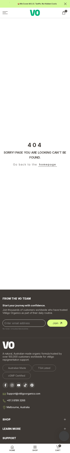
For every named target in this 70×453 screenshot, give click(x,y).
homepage (47, 164)
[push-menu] (5, 12)
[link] (17, 368)
